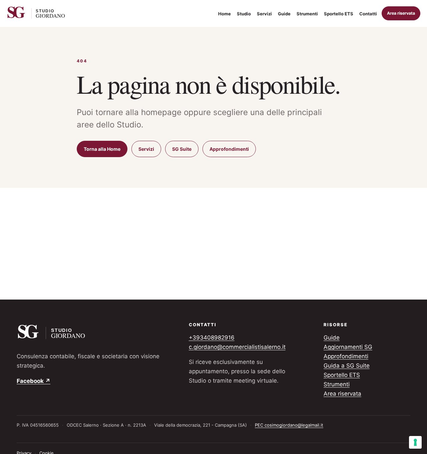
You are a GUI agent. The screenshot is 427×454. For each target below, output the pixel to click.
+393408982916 (212, 337)
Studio (244, 13)
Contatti (368, 13)
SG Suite (181, 149)
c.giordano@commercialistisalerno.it (237, 347)
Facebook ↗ (33, 381)
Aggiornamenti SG (348, 347)
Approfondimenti (229, 149)
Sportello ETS (338, 13)
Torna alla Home (102, 149)
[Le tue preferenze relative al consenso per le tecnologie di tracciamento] (415, 442)
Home (224, 13)
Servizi (264, 13)
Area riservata (401, 13)
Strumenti (307, 13)
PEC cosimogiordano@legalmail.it (289, 425)
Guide (284, 13)
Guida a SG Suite (347, 365)
